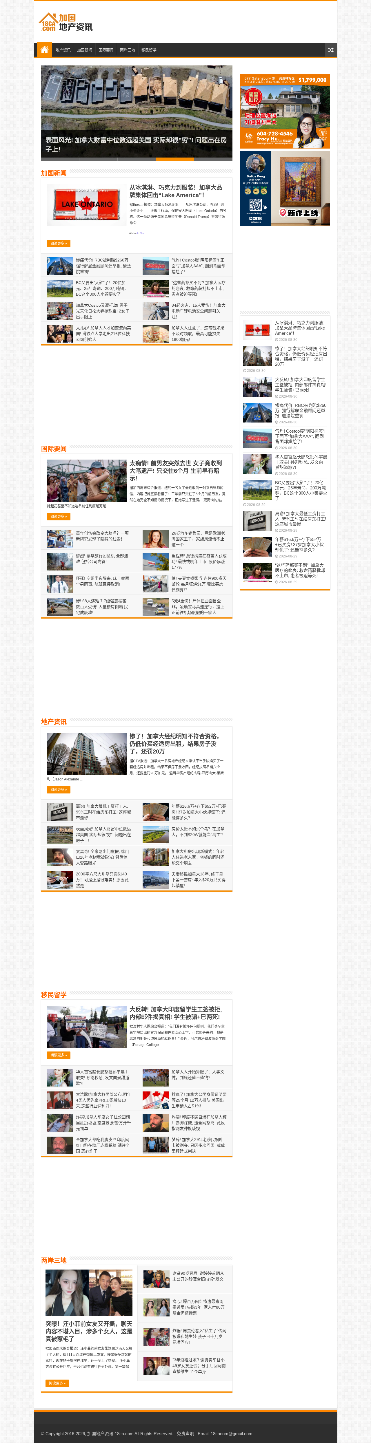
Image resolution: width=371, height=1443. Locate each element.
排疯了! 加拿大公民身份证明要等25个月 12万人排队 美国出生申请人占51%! (199, 1100)
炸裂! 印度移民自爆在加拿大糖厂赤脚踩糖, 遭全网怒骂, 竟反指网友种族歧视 (199, 1123)
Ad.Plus (140, 233)
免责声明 (185, 1433)
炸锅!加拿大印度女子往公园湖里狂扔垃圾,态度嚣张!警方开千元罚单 (103, 1123)
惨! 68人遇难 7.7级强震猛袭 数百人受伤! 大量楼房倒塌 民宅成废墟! (102, 607)
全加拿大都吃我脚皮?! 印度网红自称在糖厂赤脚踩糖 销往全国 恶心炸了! (103, 1145)
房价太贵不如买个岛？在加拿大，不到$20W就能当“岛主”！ (130, 149)
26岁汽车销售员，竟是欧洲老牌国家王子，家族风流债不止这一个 (198, 539)
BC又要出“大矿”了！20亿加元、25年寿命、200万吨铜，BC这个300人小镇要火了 (102, 288)
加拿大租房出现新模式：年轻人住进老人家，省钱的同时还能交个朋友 (198, 857)
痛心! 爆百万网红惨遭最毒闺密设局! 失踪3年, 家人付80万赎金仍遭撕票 (198, 1307)
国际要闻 (106, 50)
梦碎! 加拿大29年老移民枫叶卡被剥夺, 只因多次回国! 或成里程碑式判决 (198, 1145)
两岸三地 (127, 50)
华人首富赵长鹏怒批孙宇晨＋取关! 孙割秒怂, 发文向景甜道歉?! (102, 1077)
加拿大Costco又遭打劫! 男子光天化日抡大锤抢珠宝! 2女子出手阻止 (102, 311)
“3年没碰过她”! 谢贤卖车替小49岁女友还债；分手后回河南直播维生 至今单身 (199, 1366)
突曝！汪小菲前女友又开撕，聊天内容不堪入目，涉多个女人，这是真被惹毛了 (89, 1331)
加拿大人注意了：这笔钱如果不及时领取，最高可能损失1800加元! (198, 333)
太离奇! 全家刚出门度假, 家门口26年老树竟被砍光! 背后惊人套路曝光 (102, 857)
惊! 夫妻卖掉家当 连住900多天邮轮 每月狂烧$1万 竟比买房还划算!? (199, 584)
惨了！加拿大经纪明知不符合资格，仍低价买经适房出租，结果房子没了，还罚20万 (176, 744)
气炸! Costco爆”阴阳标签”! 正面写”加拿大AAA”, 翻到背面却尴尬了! (198, 266)
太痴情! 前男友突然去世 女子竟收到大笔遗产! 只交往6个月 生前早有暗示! (176, 471)
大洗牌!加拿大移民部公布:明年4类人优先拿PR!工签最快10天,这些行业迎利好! (103, 1100)
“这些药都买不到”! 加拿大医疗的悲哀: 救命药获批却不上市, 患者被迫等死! (198, 288)
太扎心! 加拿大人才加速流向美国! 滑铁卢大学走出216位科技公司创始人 (103, 333)
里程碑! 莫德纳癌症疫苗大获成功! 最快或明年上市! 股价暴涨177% (199, 561)
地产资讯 (63, 50)
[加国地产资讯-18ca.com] (66, 21)
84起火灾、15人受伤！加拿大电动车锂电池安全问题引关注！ (198, 311)
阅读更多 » (58, 244)
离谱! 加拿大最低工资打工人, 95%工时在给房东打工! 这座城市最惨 (103, 812)
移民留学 (149, 50)
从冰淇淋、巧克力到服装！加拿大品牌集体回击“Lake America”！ (301, 328)
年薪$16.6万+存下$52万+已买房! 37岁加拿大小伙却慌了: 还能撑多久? (199, 812)
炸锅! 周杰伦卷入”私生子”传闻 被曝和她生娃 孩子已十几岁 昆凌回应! (199, 1336)
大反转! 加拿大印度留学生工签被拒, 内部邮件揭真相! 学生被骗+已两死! (300, 384)
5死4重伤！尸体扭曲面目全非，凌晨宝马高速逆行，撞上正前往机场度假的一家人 (198, 607)
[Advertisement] (227, 22)
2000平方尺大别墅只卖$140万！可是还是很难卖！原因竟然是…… (102, 880)
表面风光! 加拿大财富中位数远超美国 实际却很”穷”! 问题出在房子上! (103, 834)
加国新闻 (84, 50)
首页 (44, 49)
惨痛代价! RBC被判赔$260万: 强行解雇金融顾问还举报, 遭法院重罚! (103, 266)
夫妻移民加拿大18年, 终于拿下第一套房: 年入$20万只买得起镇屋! (198, 880)
